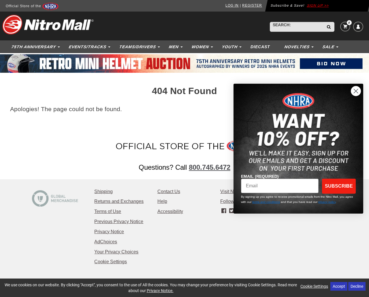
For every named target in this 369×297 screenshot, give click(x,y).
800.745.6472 (209, 167)
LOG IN (232, 5)
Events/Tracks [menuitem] (87, 46)
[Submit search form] (328, 27)
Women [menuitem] (200, 46)
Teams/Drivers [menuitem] (137, 46)
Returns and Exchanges (119, 201)
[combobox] (296, 27)
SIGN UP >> (318, 5)
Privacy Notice (109, 231)
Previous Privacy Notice (118, 221)
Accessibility (170, 211)
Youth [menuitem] (229, 46)
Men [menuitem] (173, 46)
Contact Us (168, 191)
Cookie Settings (110, 261)
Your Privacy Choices (116, 251)
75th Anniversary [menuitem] (33, 46)
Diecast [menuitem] (260, 46)
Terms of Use (107, 211)
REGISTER (252, 5)
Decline (357, 286)
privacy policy (327, 201)
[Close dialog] (356, 91)
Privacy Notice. (160, 290)
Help (162, 201)
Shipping (103, 191)
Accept (339, 286)
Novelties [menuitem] (297, 46)
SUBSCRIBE (339, 186)
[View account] (358, 27)
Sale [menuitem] (328, 46)
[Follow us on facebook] (224, 210)
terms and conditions (266, 201)
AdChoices (105, 241)
